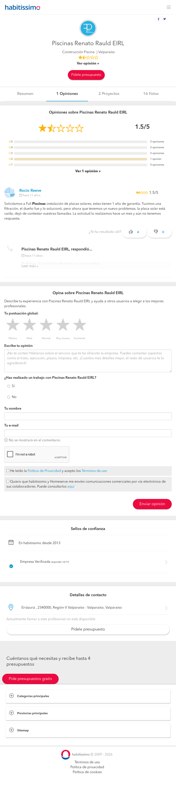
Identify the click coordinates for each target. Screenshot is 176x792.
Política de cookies (87, 772)
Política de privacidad (87, 767)
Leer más (28, 266)
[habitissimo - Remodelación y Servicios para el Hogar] (21, 7)
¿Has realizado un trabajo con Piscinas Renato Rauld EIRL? (50, 378)
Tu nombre (12, 408)
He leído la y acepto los (58, 471)
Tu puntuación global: (21, 313)
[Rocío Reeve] (9, 192)
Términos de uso (94, 471)
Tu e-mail (11, 425)
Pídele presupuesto (86, 75)
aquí (70, 486)
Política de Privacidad (44, 471)
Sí (13, 386)
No (14, 397)
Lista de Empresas (20, 741)
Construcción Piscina (78, 52)
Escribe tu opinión (18, 346)
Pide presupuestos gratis (30, 679)
